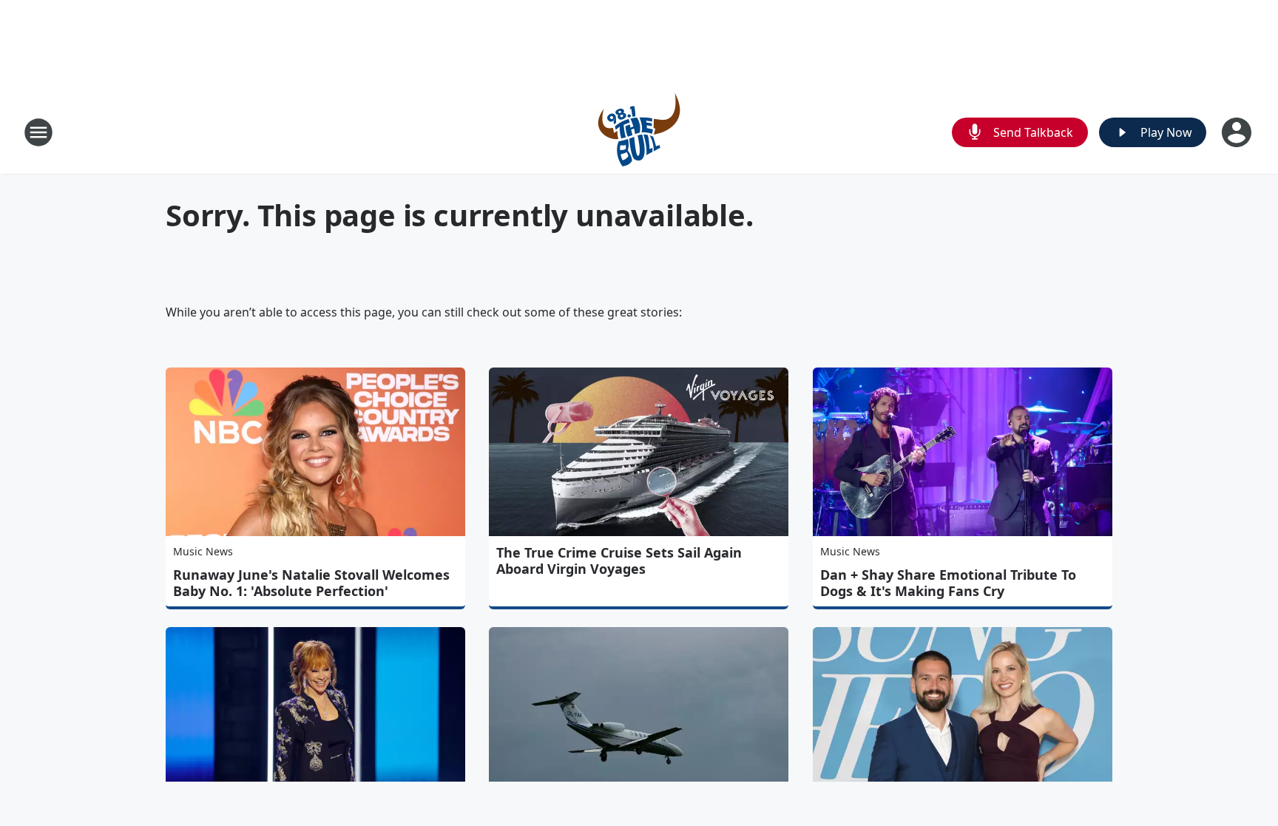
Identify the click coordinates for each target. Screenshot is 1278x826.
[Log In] (1238, 132)
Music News (203, 551)
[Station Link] (639, 132)
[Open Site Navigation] (38, 132)
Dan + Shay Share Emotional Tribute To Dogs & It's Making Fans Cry (948, 582)
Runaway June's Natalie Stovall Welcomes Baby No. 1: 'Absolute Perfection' (311, 582)
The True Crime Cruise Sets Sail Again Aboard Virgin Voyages (619, 560)
